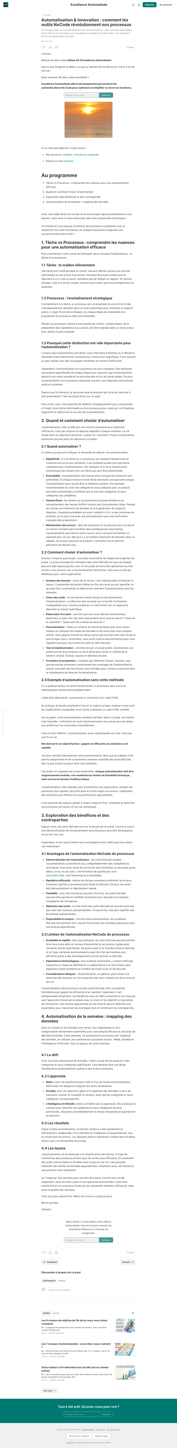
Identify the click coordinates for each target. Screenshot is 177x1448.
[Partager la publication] (139, 4)
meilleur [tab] (46, 1313)
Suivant (126, 1262)
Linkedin (67, 154)
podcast (68, 161)
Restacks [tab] (62, 1281)
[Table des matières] (3, 723)
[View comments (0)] (50, 47)
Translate (47, 15)
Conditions (100, 1429)
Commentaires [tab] (49, 1281)
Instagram (93, 154)
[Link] (38, 175)
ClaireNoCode (55, 875)
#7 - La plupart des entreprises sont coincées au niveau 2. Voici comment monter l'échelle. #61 (74, 1328)
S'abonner (149, 4)
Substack (70, 1442)
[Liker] (44, 47)
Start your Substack (81, 1436)
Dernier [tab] (56, 1313)
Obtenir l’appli (101, 1436)
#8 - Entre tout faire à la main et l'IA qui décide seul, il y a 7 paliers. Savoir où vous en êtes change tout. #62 (75, 1352)
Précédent (52, 1262)
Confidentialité (88, 1429)
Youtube (78, 154)
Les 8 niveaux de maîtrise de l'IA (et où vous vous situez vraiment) (74, 1322)
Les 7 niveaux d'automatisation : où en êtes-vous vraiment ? (76, 1345)
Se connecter (166, 4)
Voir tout (47, 1390)
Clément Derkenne (56, 1333)
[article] (88, 1328)
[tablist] (54, 1280)
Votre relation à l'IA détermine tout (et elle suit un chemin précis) (74, 1369)
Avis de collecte (113, 1429)
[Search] (133, 4)
